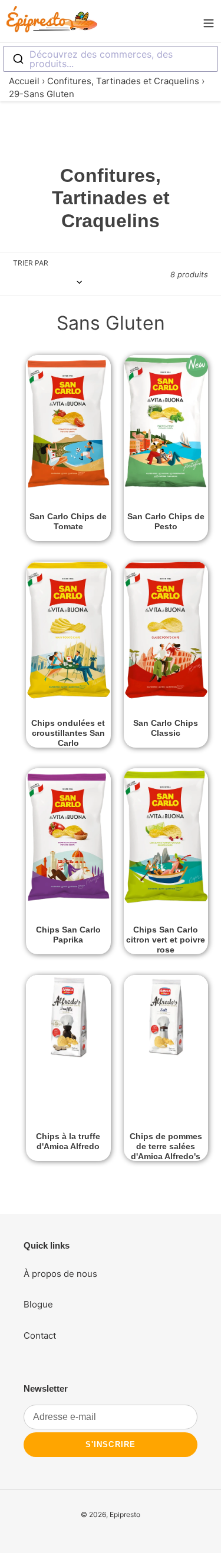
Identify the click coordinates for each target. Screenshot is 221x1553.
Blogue (38, 1304)
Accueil (24, 81)
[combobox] (110, 59)
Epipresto (125, 1514)
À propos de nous (60, 1273)
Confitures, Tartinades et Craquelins (123, 81)
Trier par (30, 262)
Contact (40, 1335)
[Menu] (208, 21)
